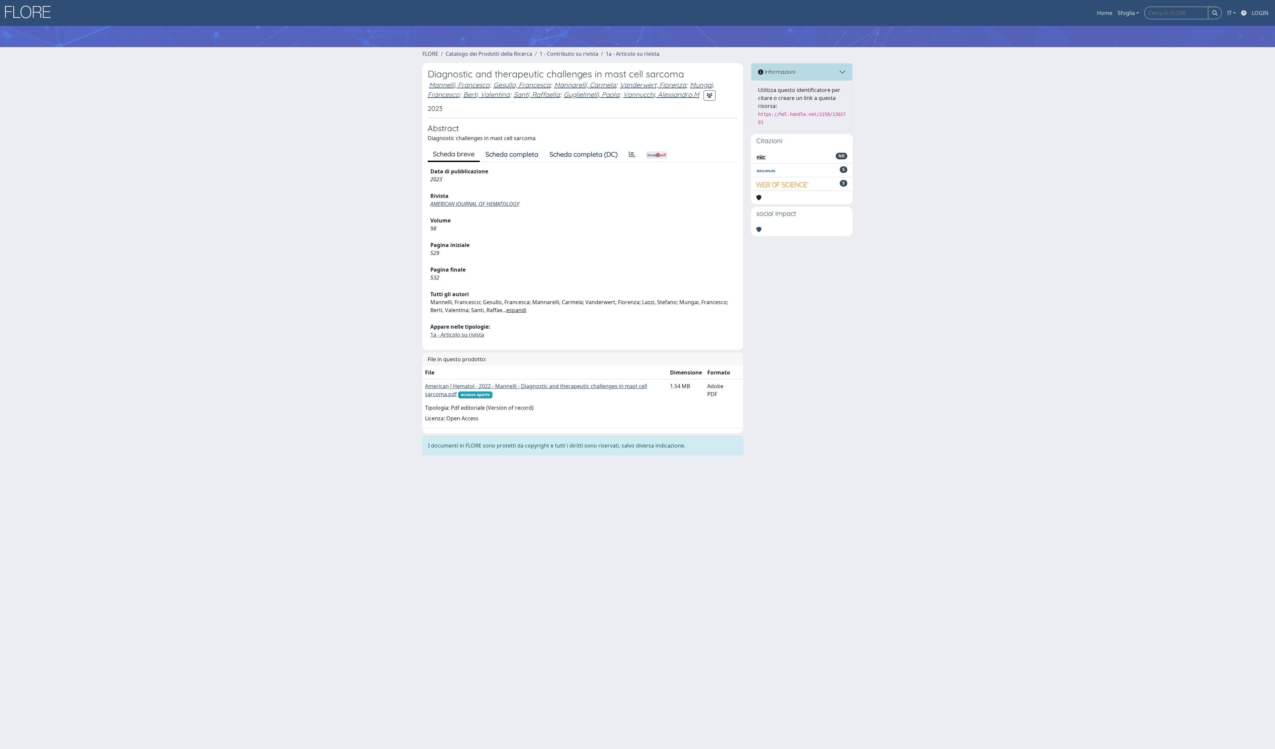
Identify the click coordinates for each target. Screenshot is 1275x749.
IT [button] (1229, 13)
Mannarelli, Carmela (585, 85)
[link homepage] (30, 13)
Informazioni (779, 71)
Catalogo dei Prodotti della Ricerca (489, 53)
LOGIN (1260, 13)
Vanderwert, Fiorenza (653, 85)
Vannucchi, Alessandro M (661, 94)
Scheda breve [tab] (453, 154)
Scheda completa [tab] (511, 154)
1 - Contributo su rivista (569, 53)
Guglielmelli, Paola (591, 94)
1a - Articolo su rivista (632, 53)
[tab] (632, 154)
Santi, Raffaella (537, 94)
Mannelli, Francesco (459, 85)
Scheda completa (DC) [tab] (584, 154)
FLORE (430, 53)
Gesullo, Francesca (521, 85)
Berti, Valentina (486, 94)
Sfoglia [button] (1126, 13)
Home (1104, 13)
